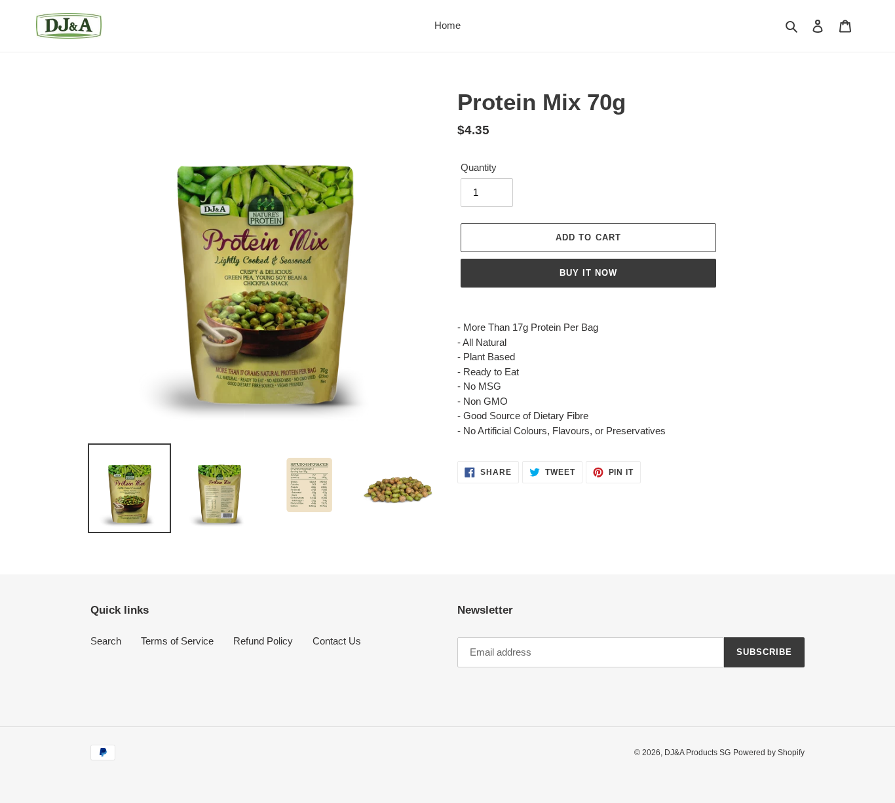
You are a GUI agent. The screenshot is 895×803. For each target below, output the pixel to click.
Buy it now (588, 273)
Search (105, 640)
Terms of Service (177, 640)
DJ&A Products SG (697, 752)
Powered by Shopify (769, 752)
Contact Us (337, 640)
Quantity (479, 167)
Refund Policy (263, 640)
